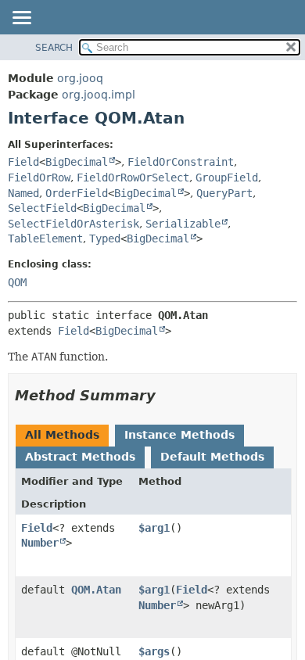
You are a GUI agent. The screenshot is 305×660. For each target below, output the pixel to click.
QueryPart (224, 193)
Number (40, 542)
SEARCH (54, 47)
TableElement (45, 238)
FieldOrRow (39, 177)
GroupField (227, 177)
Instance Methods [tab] (179, 435)
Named (23, 193)
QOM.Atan (96, 589)
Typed (104, 238)
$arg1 (154, 528)
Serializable (183, 223)
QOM (17, 282)
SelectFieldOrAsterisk (73, 223)
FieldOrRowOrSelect (133, 177)
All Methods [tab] (62, 435)
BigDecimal (76, 162)
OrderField (76, 193)
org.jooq (80, 78)
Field (23, 162)
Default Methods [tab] (212, 456)
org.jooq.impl (98, 94)
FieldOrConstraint (180, 162)
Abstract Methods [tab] (80, 456)
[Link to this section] (166, 395)
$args (154, 651)
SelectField (42, 208)
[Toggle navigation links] (21, 19)
